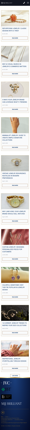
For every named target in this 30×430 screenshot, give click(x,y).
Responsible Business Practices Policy (10, 418)
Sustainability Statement (7, 419)
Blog (2, 416)
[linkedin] (2, 412)
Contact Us (3, 421)
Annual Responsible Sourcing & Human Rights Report (14, 422)
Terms (6, 416)
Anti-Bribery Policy (19, 419)
